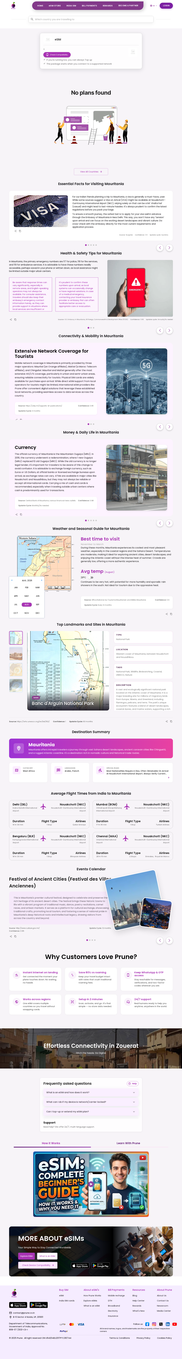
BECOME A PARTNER (128, 5)
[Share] (15, 231)
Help (134, 1083)
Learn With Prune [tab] (128, 1143)
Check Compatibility (59, 54)
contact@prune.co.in (24, 1312)
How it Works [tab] (51, 1143)
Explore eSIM (26, 1256)
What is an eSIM (47, 1256)
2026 (29, 580)
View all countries (89, 171)
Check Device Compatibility (36, 1265)
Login (166, 5)
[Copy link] (20, 231)
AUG (24, 580)
